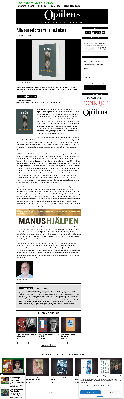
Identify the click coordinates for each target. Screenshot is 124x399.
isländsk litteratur (51, 343)
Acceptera (90, 392)
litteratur (63, 343)
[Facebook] (18, 96)
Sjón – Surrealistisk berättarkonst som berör (48, 335)
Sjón (53, 345)
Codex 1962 (33, 343)
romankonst (45, 345)
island (41, 343)
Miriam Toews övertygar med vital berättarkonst (26, 335)
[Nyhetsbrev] (35, 96)
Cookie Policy (100, 396)
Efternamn (87, 77)
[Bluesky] (28, 96)
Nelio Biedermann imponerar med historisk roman (15, 379)
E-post (86, 68)
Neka (111, 392)
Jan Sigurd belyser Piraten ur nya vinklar (61, 378)
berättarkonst (23, 343)
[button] (120, 376)
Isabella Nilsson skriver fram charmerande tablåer (35, 378)
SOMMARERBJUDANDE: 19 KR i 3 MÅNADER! (36, 3)
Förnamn (87, 73)
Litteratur (19, 36)
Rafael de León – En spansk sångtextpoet (68, 335)
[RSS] (31, 96)
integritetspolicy (101, 84)
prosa (70, 343)
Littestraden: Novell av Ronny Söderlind (16, 390)
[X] (21, 96)
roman (76, 343)
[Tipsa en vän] (24, 96)
